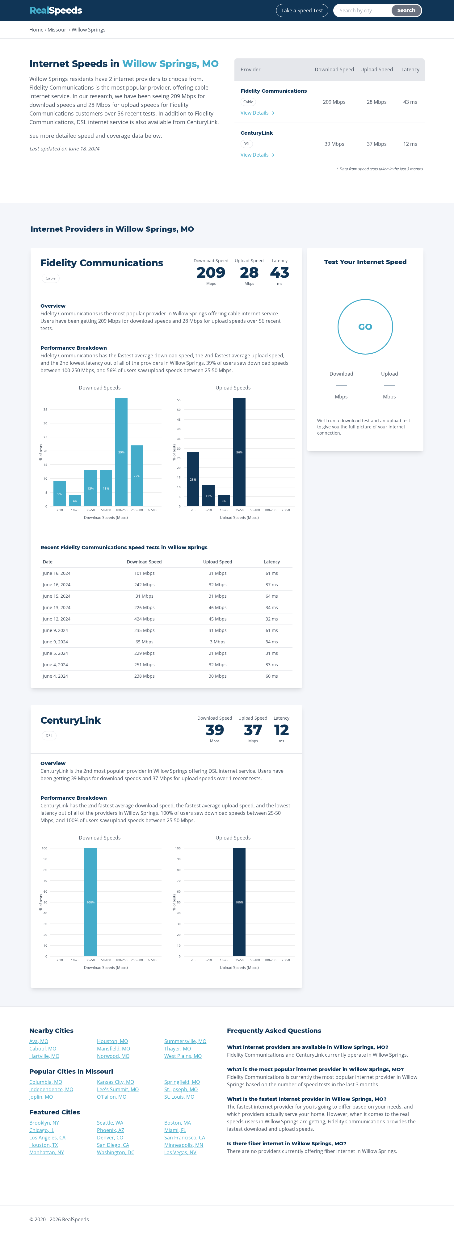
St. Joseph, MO (181, 1089)
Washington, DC (115, 1152)
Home (36, 29)
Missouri (58, 29)
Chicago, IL (41, 1130)
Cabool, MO (42, 1048)
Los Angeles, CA (47, 1137)
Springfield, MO (182, 1082)
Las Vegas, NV (180, 1152)
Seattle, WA (110, 1122)
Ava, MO (38, 1041)
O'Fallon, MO (111, 1096)
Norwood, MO (113, 1056)
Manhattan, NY (46, 1152)
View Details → (258, 112)
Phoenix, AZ (110, 1130)
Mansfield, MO (113, 1048)
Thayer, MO (177, 1048)
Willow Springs (89, 29)
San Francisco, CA (184, 1137)
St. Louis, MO (179, 1096)
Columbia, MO (45, 1082)
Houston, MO (112, 1041)
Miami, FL (175, 1130)
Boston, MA (177, 1122)
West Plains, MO (183, 1056)
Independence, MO (51, 1089)
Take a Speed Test (302, 10)
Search (406, 10)
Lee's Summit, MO (118, 1089)
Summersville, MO (185, 1041)
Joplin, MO (41, 1096)
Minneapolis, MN (183, 1145)
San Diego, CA (113, 1145)
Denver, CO (110, 1137)
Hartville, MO (44, 1056)
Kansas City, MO (115, 1082)
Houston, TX (43, 1145)
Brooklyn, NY (44, 1122)
